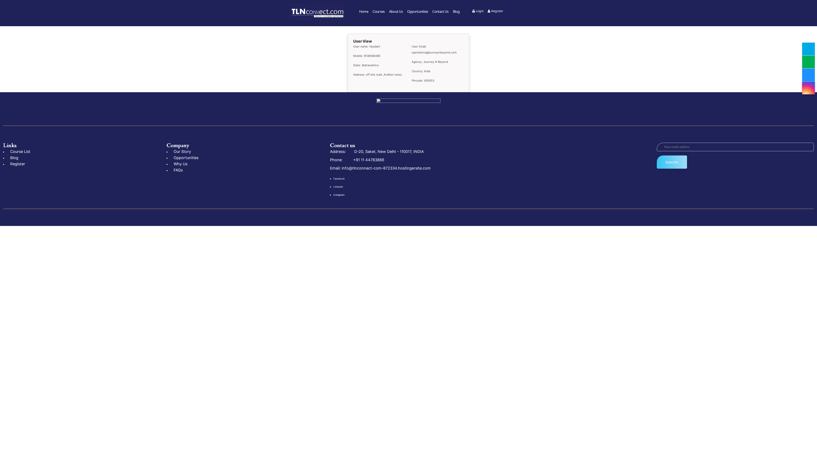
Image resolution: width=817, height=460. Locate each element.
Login (480, 11)
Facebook (339, 178)
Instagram (339, 194)
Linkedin (338, 186)
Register (497, 11)
